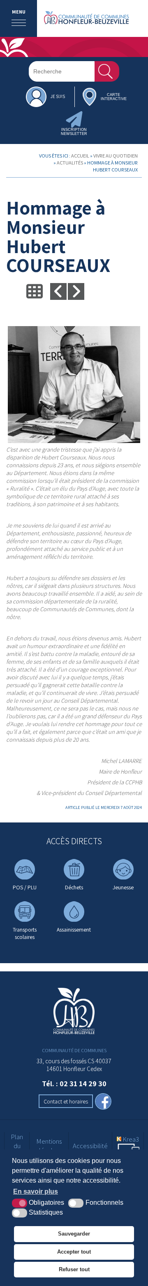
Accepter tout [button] (74, 1252)
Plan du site (17, 1145)
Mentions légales (49, 1146)
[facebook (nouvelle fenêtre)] (103, 1102)
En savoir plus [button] (35, 1191)
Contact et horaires (66, 1101)
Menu (18, 11)
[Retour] (34, 291)
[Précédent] (58, 291)
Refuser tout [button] (74, 1269)
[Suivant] (76, 291)
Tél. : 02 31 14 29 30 (74, 1083)
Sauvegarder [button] (74, 1234)
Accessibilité (90, 1145)
